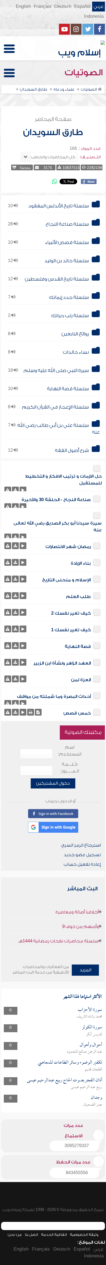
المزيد (85, 970)
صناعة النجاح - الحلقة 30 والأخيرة (56, 499)
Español (82, 6)
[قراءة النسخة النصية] (38, 712)
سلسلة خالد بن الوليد (66, 260)
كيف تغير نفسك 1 (71, 629)
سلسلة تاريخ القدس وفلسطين (57, 279)
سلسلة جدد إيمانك (69, 297)
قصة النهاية (78, 646)
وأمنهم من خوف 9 (80, 926)
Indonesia (94, 16)
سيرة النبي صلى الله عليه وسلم (56, 370)
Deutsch (62, 6)
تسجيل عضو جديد (82, 854)
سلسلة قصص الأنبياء (67, 242)
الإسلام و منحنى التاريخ (66, 580)
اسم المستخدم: (70, 751)
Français (42, 6)
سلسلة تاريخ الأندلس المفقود (58, 206)
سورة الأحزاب (90, 1010)
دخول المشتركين (53, 783)
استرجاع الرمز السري (81, 845)
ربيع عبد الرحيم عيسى (86, 1087)
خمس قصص (77, 713)
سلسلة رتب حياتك (70, 315)
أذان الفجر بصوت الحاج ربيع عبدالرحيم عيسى (64, 1080)
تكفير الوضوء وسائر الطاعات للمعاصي (70, 1062)
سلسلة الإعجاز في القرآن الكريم (55, 407)
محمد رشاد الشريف (89, 1016)
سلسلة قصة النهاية (68, 388)
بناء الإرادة (81, 563)
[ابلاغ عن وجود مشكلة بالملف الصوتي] (7, 490)
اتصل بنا (31, 1235)
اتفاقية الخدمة (54, 1235)
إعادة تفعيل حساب (82, 864)
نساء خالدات (76, 352)
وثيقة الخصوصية (84, 1235)
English (23, 6)
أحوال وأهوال (91, 1045)
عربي (98, 6)
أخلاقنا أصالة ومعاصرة (77, 912)
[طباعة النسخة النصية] (30, 712)
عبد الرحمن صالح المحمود (84, 1051)
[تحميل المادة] (15, 490)
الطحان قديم (93, 1069)
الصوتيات (85, 73)
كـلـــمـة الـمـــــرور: (69, 767)
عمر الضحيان (92, 1104)
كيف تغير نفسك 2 (71, 613)
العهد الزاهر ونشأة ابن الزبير (62, 663)
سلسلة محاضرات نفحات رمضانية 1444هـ (58, 941)
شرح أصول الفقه (72, 450)
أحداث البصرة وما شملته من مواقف (54, 696)
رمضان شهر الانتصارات (68, 546)
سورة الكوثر (92, 1027)
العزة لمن (81, 679)
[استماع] (23, 490)
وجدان (96, 1098)
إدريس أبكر (94, 1034)
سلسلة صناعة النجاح (67, 224)
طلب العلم (78, 596)
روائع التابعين (75, 334)
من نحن (15, 1235)
